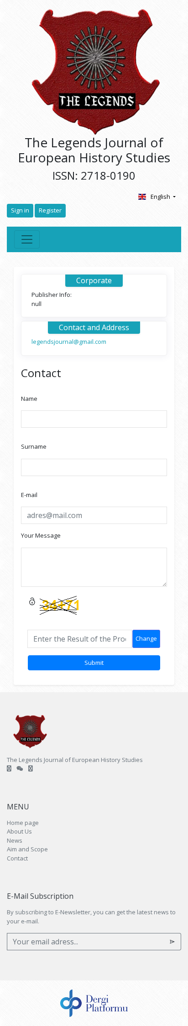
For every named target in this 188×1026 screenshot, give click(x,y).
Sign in (20, 210)
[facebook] (19, 768)
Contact (17, 858)
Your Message (41, 535)
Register (50, 210)
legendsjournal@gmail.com (68, 341)
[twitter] (9, 768)
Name (29, 398)
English (161, 196)
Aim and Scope (27, 849)
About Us (19, 831)
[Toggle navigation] (27, 239)
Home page (23, 823)
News (14, 840)
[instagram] (30, 768)
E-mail (29, 495)
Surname (34, 446)
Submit (94, 662)
